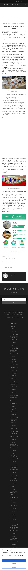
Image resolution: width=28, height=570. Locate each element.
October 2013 (14, 513)
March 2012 (14, 538)
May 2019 (14, 441)
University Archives (7, 267)
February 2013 (14, 524)
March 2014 (14, 506)
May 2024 (14, 361)
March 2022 (14, 394)
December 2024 (14, 351)
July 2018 (14, 450)
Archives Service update (8, 263)
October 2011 (14, 544)
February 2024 (14, 364)
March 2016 (14, 475)
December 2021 (14, 398)
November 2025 (14, 337)
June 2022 (14, 389)
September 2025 (14, 340)
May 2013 (14, 519)
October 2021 (14, 401)
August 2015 (14, 483)
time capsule (12, 99)
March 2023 (14, 380)
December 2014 (14, 495)
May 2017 (14, 461)
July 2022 (14, 387)
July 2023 (14, 373)
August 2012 (14, 531)
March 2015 (14, 491)
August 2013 (14, 514)
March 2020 (14, 430)
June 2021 (14, 406)
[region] (14, 559)
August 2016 (14, 470)
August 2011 (14, 547)
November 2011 (14, 542)
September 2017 (14, 459)
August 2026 (14, 326)
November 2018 (14, 447)
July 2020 (14, 423)
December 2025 (14, 336)
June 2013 (14, 517)
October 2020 (14, 419)
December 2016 (14, 469)
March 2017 (14, 464)
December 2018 (14, 445)
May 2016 (14, 473)
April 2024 (14, 362)
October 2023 (14, 370)
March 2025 (14, 347)
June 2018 (13, 452)
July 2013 (14, 516)
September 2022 (14, 384)
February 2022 (14, 395)
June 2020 (14, 425)
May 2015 (14, 488)
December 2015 (14, 480)
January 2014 (14, 508)
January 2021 (14, 414)
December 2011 (14, 541)
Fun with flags (10, 318)
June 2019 (14, 439)
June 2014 (14, 502)
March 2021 (14, 411)
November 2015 (14, 481)
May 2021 (14, 408)
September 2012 (14, 530)
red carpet (19, 169)
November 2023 (14, 369)
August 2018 (14, 448)
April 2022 (14, 392)
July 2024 (14, 358)
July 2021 (14, 405)
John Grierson (11, 200)
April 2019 (14, 442)
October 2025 (14, 339)
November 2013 (14, 511)
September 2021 (14, 403)
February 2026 (14, 334)
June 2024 (13, 359)
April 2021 (14, 409)
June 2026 (14, 329)
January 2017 (14, 467)
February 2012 (14, 539)
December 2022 (14, 383)
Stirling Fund (13, 107)
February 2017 (14, 466)
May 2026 (14, 331)
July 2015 (14, 484)
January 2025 (14, 350)
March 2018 (14, 456)
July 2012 (14, 533)
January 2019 (14, 444)
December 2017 (14, 458)
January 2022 (14, 397)
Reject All (14, 567)
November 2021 (14, 400)
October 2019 (14, 434)
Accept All (14, 560)
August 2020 (14, 422)
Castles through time (9, 311)
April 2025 (14, 345)
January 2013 (14, 525)
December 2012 (14, 527)
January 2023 (14, 381)
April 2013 (14, 520)
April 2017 (14, 463)
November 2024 (14, 353)
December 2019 (14, 431)
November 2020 (14, 417)
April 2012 (14, 536)
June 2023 (14, 375)
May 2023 (14, 376)
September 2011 (14, 546)
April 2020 (14, 428)
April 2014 (14, 505)
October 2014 (14, 499)
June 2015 (14, 486)
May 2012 (14, 535)
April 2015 (14, 489)
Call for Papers (11, 315)
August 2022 (14, 386)
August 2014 (14, 500)
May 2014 (14, 503)
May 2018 (14, 453)
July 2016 (14, 472)
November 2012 (14, 528)
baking (5, 67)
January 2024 (14, 365)
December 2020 (14, 416)
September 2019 (14, 436)
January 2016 (14, 478)
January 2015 (14, 494)
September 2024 (14, 356)
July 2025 (14, 342)
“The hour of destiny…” (11, 317)
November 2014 (14, 497)
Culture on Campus (12, 5)
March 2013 (14, 522)
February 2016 (14, 477)
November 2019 (14, 433)
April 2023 (14, 378)
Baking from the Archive (8, 258)
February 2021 (14, 412)
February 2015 (14, 492)
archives (15, 23)
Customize (14, 563)
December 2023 (14, 367)
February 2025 (14, 348)
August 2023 (14, 372)
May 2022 (14, 390)
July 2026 (14, 328)
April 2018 (14, 455)
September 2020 (14, 420)
